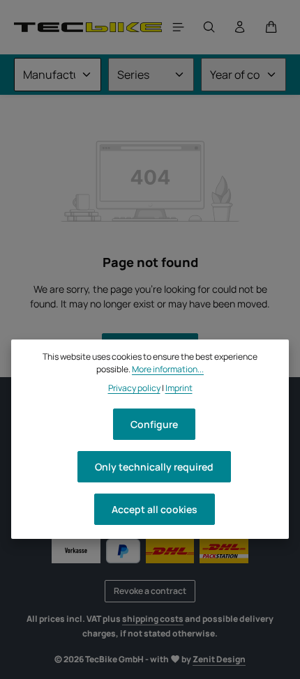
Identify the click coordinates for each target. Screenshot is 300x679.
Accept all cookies (154, 509)
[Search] (209, 27)
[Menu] (179, 27)
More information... (168, 369)
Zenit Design (219, 659)
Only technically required (154, 466)
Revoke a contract (150, 591)
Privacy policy (134, 388)
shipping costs (152, 619)
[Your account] (240, 27)
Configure (154, 424)
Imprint (179, 388)
